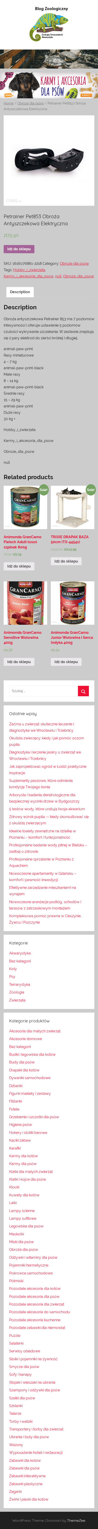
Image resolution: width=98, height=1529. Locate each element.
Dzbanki (15, 1086)
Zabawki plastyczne (25, 1484)
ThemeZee (76, 1520)
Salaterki (16, 1343)
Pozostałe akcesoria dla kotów (35, 1288)
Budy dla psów (22, 1062)
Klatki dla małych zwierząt (31, 1172)
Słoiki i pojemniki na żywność (33, 1359)
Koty (13, 969)
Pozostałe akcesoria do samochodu (39, 1312)
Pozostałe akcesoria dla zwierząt (36, 1304)
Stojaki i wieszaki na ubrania (32, 1382)
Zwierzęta (17, 1000)
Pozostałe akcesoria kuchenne (34, 1320)
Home (8, 103)
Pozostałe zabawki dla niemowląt (37, 1328)
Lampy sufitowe (22, 1218)
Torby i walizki (20, 1421)
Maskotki (16, 1234)
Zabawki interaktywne (27, 1476)
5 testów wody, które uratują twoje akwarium (47, 809)
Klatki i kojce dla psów (27, 1179)
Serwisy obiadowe (24, 1351)
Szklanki (16, 1406)
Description (20, 292)
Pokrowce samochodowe (31, 1273)
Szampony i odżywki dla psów (34, 1390)
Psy (12, 976)
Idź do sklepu (19, 249)
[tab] (20, 292)
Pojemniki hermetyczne (28, 1265)
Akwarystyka (20, 953)
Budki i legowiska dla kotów (32, 1054)
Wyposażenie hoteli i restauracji (35, 1452)
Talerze (15, 1413)
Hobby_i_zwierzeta (29, 270)
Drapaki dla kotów (24, 1070)
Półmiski (16, 1281)
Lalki (13, 1203)
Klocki (14, 1187)
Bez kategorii (20, 961)
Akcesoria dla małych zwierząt (34, 1031)
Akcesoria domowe (25, 1039)
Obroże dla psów (30, 103)
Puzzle (14, 1335)
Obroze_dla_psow (78, 276)
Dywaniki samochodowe (29, 1078)
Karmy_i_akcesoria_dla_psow (28, 276)
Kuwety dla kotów (24, 1195)
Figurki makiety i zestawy (30, 1093)
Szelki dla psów (22, 1398)
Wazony (16, 1445)
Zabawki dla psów (24, 1468)
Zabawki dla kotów (25, 1460)
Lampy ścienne (22, 1211)
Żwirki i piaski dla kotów (28, 1499)
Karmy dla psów (23, 1164)
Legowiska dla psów (26, 1226)
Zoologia (16, 992)
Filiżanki (15, 1101)
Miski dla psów (21, 1242)
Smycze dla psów (24, 1367)
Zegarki (15, 1491)
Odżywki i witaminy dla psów (33, 1257)
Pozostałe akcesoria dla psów (34, 1296)
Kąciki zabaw (20, 1140)
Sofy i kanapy (20, 1374)
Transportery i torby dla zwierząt (36, 1429)
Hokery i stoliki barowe (28, 1132)
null (58, 276)
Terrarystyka (19, 984)
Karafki (15, 1148)
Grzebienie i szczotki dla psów (34, 1117)
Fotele (14, 1109)
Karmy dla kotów (23, 1156)
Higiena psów (20, 1125)
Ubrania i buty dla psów (29, 1437)
